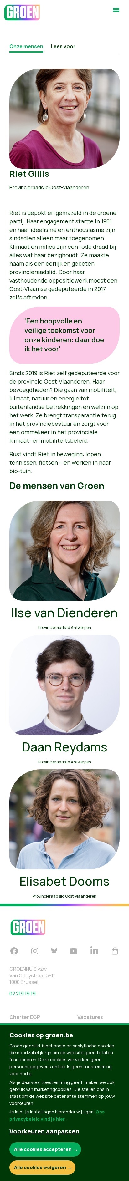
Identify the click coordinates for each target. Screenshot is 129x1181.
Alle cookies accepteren (43, 1149)
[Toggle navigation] (116, 13)
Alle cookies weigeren (40, 1167)
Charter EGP (24, 1017)
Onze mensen (26, 46)
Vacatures (90, 1017)
